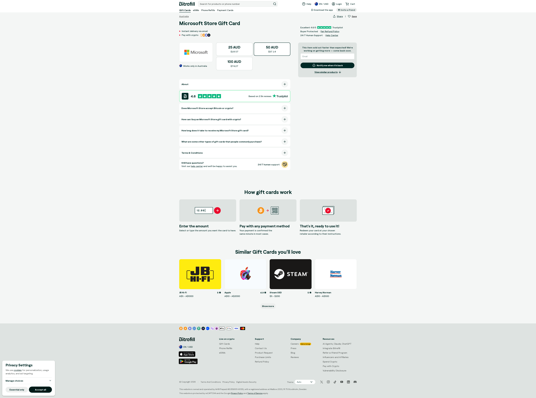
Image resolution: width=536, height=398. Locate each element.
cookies (18, 370)
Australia (184, 16)
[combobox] (235, 4)
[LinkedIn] (348, 382)
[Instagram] (328, 382)
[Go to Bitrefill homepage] (187, 4)
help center (197, 166)
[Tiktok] (335, 382)
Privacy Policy (237, 393)
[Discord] (355, 382)
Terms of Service (255, 393)
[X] (321, 382)
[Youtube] (341, 382)
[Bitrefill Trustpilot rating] (209, 96)
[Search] (274, 4)
